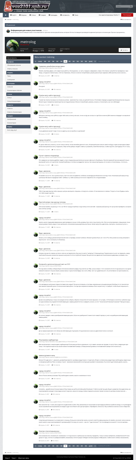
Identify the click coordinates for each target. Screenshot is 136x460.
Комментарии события (14, 90)
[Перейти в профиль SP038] (8, 31)
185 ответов (57, 89)
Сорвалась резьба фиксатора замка (52, 66)
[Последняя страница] (95, 61)
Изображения (11, 119)
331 (65, 61)
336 (86, 61)
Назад (40, 61)
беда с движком (44, 171)
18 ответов (56, 365)
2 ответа (55, 165)
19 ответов (56, 181)
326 (45, 61)
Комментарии (11, 123)
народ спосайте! (45, 82)
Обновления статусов (14, 65)
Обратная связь (23, 458)
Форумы (23, 15)
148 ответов (57, 274)
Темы (9, 76)
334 (78, 61)
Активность (65, 15)
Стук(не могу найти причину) (49, 95)
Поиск (76, 15)
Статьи (33, 15)
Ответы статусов (12, 69)
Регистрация (127, 15)
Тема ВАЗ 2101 (120, 458)
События (10, 87)
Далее (90, 61)
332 (69, 61)
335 (82, 61)
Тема (13, 458)
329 (57, 61)
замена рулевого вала (47, 355)
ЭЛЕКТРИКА (57, 266)
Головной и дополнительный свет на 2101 (54, 264)
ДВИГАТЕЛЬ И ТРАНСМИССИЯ (63, 83)
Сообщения (11, 79)
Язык (7, 458)
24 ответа (56, 105)
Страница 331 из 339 (104, 61)
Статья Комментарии (14, 101)
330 (61, 61)
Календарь (53, 15)
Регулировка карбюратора (48, 340)
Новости (10, 108)
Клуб (14, 15)
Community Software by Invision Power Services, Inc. (71, 457)
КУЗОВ (59, 68)
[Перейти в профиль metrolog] (36, 68)
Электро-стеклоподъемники (49, 431)
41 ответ (55, 349)
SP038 (129, 458)
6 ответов (56, 76)
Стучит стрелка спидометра (49, 156)
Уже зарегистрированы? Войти (109, 15)
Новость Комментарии (14, 112)
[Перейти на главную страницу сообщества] (6, 15)
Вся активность (12, 58)
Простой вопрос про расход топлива (52, 202)
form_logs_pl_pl (12, 130)
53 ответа (55, 441)
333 (73, 61)
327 (49, 61)
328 (53, 61)
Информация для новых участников (26, 30)
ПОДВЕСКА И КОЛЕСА (60, 357)
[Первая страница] (35, 61)
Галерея (43, 15)
